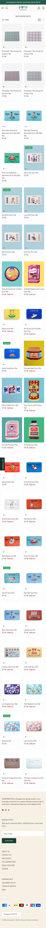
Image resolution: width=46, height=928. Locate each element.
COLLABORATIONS (9, 862)
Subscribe (9, 841)
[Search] (7, 8)
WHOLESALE (6, 858)
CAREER (5, 869)
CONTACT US (6, 855)
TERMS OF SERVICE (9, 886)
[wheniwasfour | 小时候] (23, 8)
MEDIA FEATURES (8, 865)
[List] (42, 19)
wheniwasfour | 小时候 (12, 920)
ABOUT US (5, 851)
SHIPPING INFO (7, 879)
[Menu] (2, 8)
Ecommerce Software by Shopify (28, 920)
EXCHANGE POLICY (9, 883)
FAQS (4, 890)
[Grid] (39, 19)
